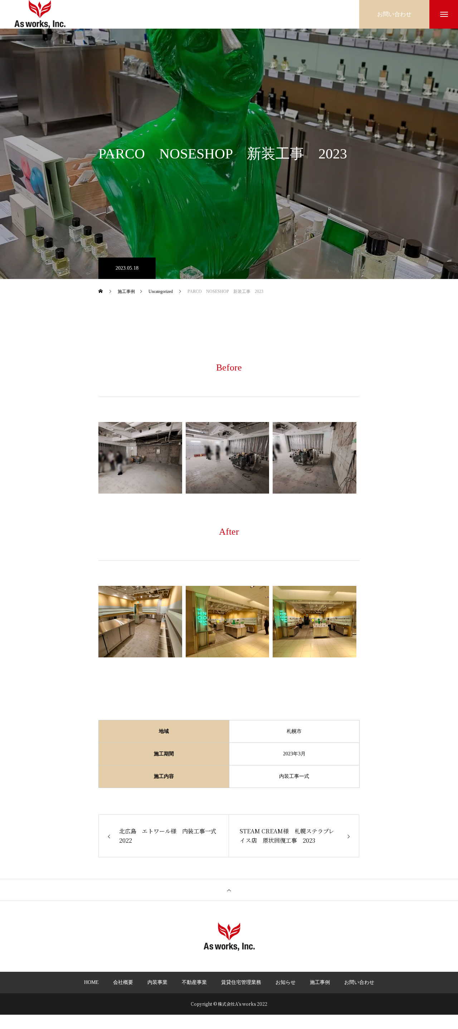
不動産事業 (194, 982)
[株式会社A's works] (39, 14)
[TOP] (229, 890)
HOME (91, 982)
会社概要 (123, 982)
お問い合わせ (359, 982)
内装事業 (157, 982)
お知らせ (286, 982)
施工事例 (320, 982)
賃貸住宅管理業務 (241, 982)
